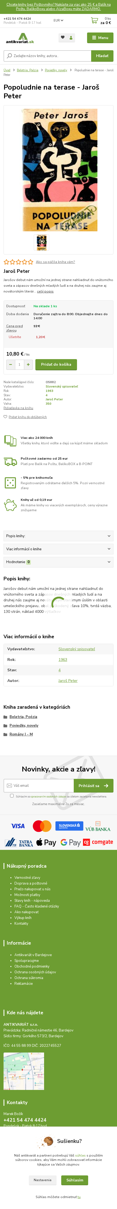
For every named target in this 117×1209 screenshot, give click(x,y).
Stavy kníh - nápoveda (32, 900)
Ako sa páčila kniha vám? (55, 262)
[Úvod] (26, 38)
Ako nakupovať (26, 912)
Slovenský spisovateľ (62, 387)
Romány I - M (21, 734)
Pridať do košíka (56, 364)
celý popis (45, 291)
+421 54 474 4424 (17, 19)
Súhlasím (74, 1180)
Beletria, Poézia (27, 70)
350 (48, 404)
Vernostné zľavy (27, 877)
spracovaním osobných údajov (48, 796)
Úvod (7, 70)
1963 (49, 391)
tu (79, 1197)
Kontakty (21, 923)
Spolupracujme (26, 960)
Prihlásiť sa (89, 785)
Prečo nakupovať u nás (32, 889)
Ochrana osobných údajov (35, 972)
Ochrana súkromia (28, 978)
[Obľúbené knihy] (63, 37)
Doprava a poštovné (30, 883)
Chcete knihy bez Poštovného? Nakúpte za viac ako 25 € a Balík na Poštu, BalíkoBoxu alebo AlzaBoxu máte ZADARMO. (59, 7)
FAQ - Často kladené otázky (36, 906)
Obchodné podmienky (32, 966)
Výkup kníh (23, 917)
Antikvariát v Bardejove (33, 955)
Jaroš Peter (54, 399)
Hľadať (102, 55)
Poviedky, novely (56, 70)
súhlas (80, 1155)
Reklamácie (23, 983)
